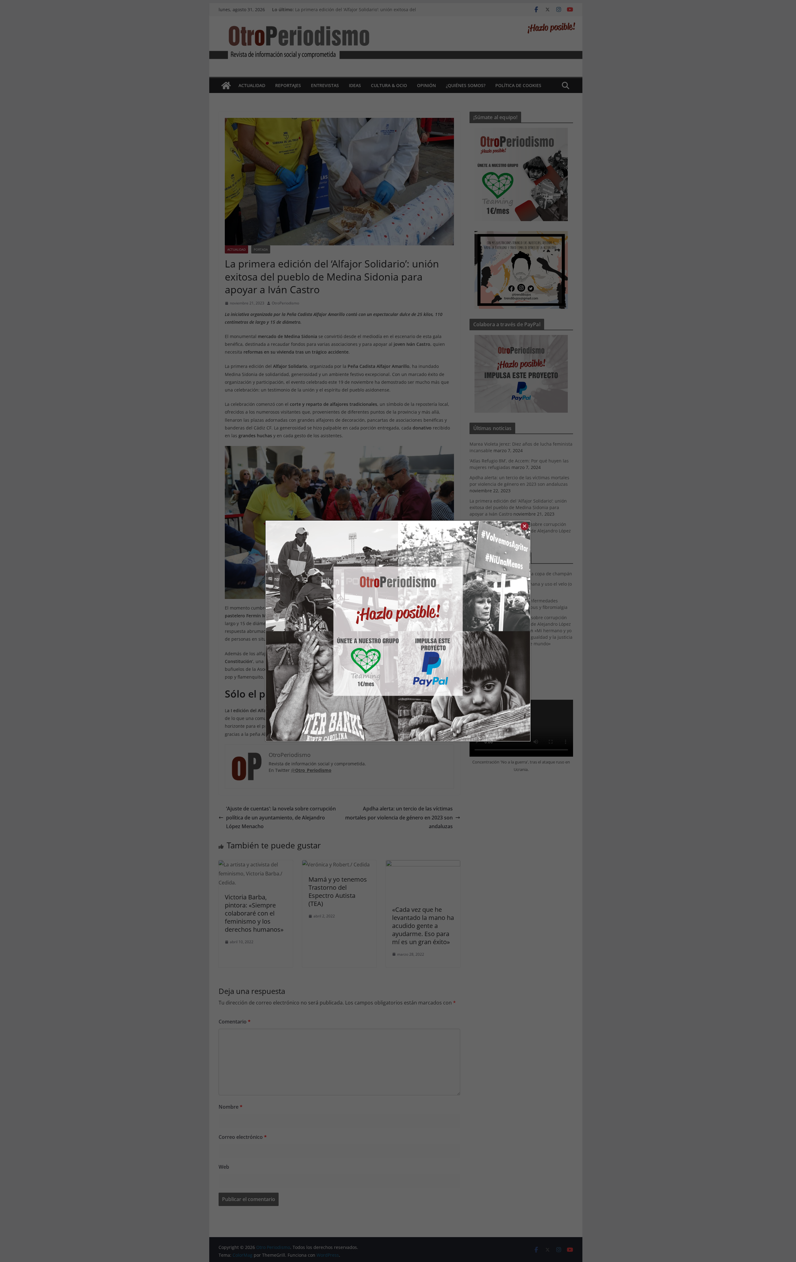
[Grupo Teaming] (332, 631)
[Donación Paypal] (464, 631)
